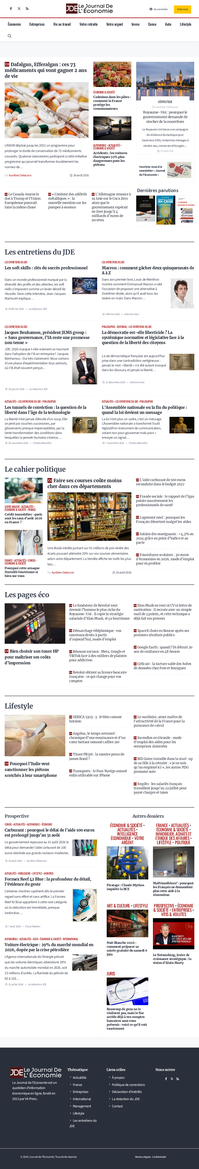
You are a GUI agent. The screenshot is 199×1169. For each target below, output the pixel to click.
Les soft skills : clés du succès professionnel (46, 267)
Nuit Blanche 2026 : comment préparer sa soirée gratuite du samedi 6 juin (127, 948)
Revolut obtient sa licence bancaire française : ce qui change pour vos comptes (98, 676)
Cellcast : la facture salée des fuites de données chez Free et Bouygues (162, 666)
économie (47, 824)
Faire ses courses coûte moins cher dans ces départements (84, 483)
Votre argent (114, 24)
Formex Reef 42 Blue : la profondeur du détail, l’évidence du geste (48, 882)
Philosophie (108, 327)
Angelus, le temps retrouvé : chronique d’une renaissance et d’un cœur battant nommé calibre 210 (97, 737)
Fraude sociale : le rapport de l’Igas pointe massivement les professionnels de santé (165, 500)
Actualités (10, 401)
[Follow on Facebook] (11, 8)
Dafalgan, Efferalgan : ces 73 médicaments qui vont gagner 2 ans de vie (46, 70)
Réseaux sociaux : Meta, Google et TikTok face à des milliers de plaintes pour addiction (98, 655)
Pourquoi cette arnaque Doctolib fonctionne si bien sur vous (22, 572)
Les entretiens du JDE (16, 262)
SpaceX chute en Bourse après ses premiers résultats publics (161, 633)
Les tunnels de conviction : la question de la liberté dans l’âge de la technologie (45, 410)
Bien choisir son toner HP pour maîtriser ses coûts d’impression (31, 657)
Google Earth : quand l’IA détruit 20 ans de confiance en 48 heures (163, 649)
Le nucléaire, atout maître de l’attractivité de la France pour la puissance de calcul (159, 721)
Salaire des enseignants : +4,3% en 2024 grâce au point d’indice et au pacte (165, 538)
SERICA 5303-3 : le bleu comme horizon (95, 719)
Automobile (33, 824)
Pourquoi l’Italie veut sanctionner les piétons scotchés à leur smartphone (31, 769)
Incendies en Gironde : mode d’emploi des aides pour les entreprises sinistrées (158, 742)
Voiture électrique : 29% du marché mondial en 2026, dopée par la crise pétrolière (49, 947)
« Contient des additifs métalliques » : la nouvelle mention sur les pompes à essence (67, 200)
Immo (135, 24)
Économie (14, 24)
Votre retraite (88, 24)
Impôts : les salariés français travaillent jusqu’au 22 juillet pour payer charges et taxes (160, 788)
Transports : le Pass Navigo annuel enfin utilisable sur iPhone (98, 773)
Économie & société (50, 939)
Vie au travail (62, 24)
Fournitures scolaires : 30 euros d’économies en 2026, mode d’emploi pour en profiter (165, 559)
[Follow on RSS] (27, 8)
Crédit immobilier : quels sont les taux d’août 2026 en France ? (23, 518)
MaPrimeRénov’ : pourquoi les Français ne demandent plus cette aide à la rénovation (173, 889)
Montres (48, 873)
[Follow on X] (19, 8)
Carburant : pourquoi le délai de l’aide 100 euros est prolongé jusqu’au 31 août (50, 833)
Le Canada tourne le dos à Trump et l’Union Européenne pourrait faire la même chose (22, 200)
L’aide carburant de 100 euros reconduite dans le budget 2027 (161, 482)
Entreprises (37, 24)
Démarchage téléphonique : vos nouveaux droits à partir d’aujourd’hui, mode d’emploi (95, 635)
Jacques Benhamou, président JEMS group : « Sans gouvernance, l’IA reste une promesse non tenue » (47, 337)
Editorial (122, 327)
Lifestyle (185, 24)
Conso (152, 24)
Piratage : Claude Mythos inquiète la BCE (125, 887)
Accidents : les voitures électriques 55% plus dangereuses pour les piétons (110, 159)
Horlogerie (24, 873)
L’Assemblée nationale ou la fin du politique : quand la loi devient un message (144, 410)
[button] (9, 35)
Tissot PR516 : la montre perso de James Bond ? (96, 756)
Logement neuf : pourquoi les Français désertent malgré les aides (163, 519)
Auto (168, 24)
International (70, 939)
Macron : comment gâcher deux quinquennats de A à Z (148, 270)
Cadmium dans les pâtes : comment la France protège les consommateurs (112, 103)
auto (35, 939)
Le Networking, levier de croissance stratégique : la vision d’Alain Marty (172, 959)
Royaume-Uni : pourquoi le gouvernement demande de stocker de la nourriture (165, 117)
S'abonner (182, 9)
